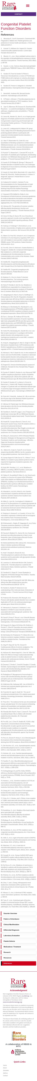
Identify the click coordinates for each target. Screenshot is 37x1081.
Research (7, 952)
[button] (27, 5)
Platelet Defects (9, 941)
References (8, 963)
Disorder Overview (10, 913)
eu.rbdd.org (25, 996)
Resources (7, 958)
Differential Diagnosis (11, 930)
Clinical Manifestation (11, 924)
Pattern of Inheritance (11, 919)
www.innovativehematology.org (12, 1002)
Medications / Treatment (12, 947)
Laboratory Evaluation (12, 935)
